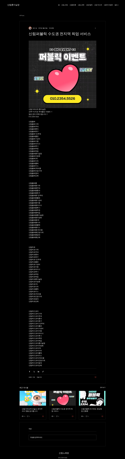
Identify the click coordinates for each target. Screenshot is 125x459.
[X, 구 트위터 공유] (34, 371)
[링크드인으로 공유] (38, 371)
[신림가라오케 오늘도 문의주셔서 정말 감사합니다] (33, 398)
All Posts (21, 15)
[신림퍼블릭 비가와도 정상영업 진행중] (92, 398)
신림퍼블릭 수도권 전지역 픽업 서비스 (62, 410)
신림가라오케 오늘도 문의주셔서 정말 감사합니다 (32, 410)
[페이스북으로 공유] (29, 371)
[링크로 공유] (43, 371)
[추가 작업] (95, 28)
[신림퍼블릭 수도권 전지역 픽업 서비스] (62, 398)
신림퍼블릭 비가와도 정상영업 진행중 (91, 410)
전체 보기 (103, 387)
